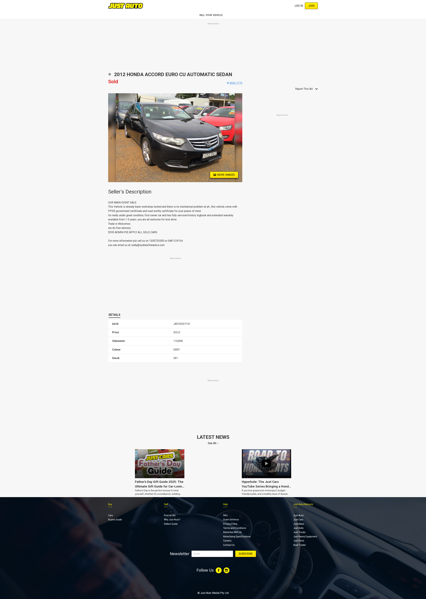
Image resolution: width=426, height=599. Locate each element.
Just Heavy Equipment (305, 536)
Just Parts (298, 540)
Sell (166, 504)
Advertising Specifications (237, 536)
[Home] (125, 6)
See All (212, 443)
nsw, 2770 (235, 83)
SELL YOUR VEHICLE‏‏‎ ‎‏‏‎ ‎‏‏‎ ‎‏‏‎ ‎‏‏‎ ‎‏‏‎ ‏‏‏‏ (213, 15)
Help (225, 504)
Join (311, 5)
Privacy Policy (230, 524)
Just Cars (298, 519)
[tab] (114, 315)
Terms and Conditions (234, 528)
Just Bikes (298, 524)
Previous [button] (110, 137)
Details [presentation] (114, 314)
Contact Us (229, 545)
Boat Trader (299, 545)
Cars (110, 515)
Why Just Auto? (172, 519)
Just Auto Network (303, 504)
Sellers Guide (171, 524)
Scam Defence (231, 519)
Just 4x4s (298, 528)
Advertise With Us (232, 532)
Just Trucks (299, 532)
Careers (227, 540)
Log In (299, 5)
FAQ (225, 515)
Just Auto (298, 515)
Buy (110, 504)
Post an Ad (169, 515)
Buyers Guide (115, 519)
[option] (175, 137)
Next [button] (240, 137)
